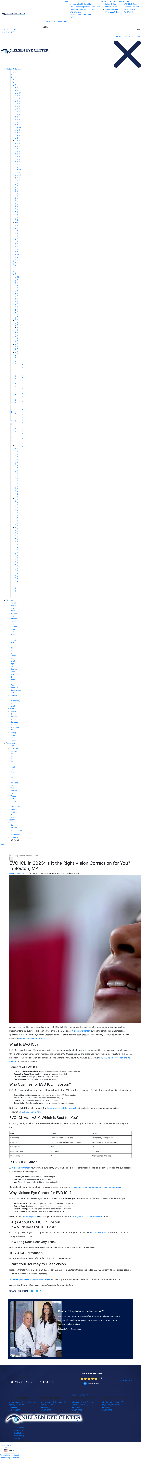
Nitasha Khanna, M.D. (13, 621)
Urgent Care (54, 3)
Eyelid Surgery (15, 345)
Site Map (17, 1438)
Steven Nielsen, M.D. (13, 605)
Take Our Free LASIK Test (80, 14)
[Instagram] (36, 1291)
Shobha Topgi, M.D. (13, 629)
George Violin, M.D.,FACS (14, 671)
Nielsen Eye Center (81, 1031)
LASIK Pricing (75, 12)
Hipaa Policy (19, 1428)
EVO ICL (73, 17)
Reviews (13, 751)
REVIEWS (8, 1445)
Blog (18, 873)
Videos (13, 796)
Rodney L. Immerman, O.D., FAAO (15, 700)
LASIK (11, 77)
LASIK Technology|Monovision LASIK (85, 7)
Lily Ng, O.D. (12, 648)
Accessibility (19, 1436)
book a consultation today (32, 1038)
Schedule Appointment (9, 1455)
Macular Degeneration (18, 301)
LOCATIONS (11, 709)
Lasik (67, 1)
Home (11, 873)
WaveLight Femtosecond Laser (82, 9)
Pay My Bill (128, 12)
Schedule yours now (31, 1112)
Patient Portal (129, 9)
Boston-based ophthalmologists (62, 1108)
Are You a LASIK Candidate (81, 4)
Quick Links (124, 1)
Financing (14, 748)
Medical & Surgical (13, 69)
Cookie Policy (19, 1433)
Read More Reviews (80, 1395)
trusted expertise (30, 1216)
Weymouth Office (112, 12)
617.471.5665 (63, 22)
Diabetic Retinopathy (22, 380)
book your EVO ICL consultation (87, 1216)
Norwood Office (111, 9)
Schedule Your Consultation (69, 1329)
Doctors (9, 600)
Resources (10, 743)
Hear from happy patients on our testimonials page (96, 1187)
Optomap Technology (22, 428)
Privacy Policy (20, 1430)
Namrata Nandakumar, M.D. (15, 690)
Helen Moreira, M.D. (13, 613)
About (13, 746)
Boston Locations (107, 1)
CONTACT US (49, 22)
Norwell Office (111, 7)
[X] (41, 1291)
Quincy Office (110, 4)
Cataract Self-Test (131, 7)
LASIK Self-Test (130, 4)
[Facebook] (32, 1291)
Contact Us (11, 820)
